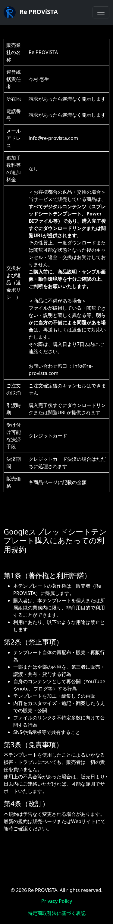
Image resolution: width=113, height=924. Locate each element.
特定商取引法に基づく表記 (57, 913)
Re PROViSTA (38, 12)
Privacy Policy (56, 901)
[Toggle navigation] (101, 12)
